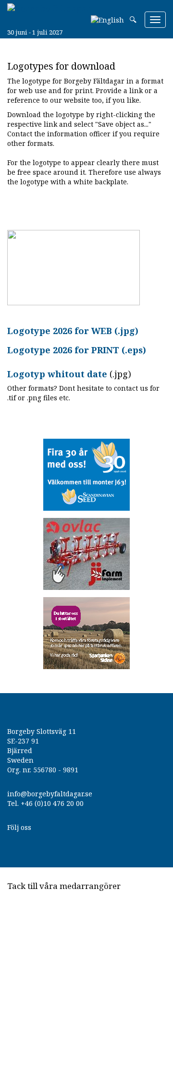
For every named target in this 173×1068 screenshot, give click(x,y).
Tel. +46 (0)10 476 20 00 (45, 803)
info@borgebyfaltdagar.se (49, 793)
